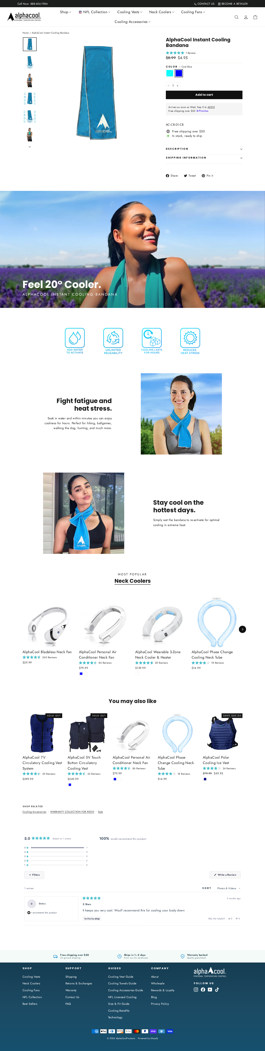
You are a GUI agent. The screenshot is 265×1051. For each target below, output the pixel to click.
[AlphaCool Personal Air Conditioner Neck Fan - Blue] (81, 673)
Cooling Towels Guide (122, 983)
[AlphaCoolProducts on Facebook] (203, 989)
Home (26, 32)
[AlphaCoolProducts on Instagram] (196, 989)
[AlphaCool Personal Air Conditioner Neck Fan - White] (85, 673)
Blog (154, 997)
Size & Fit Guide (118, 1004)
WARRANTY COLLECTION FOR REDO (72, 812)
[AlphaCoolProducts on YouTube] (210, 989)
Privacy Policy (160, 1004)
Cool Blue (179, 73)
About (155, 977)
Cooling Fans (31, 990)
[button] (181, 53)
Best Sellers (30, 1004)
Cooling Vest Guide (120, 977)
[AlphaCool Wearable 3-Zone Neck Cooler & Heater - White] (137, 673)
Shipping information (186, 157)
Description (177, 149)
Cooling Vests (31, 977)
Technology (115, 1017)
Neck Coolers (132, 581)
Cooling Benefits (118, 1011)
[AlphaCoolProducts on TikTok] (217, 989)
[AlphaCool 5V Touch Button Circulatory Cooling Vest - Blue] (69, 784)
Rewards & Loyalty (163, 990)
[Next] (242, 629)
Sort (207, 888)
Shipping (71, 977)
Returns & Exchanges (78, 983)
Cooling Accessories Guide (125, 990)
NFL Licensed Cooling (122, 997)
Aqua (170, 73)
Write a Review (229, 875)
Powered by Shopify (148, 1038)
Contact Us (72, 997)
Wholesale (158, 983)
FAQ (68, 1004)
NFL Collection (32, 997)
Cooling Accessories (34, 812)
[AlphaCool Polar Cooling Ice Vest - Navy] (205, 779)
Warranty (71, 990)
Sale (100, 812)
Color (179, 66)
